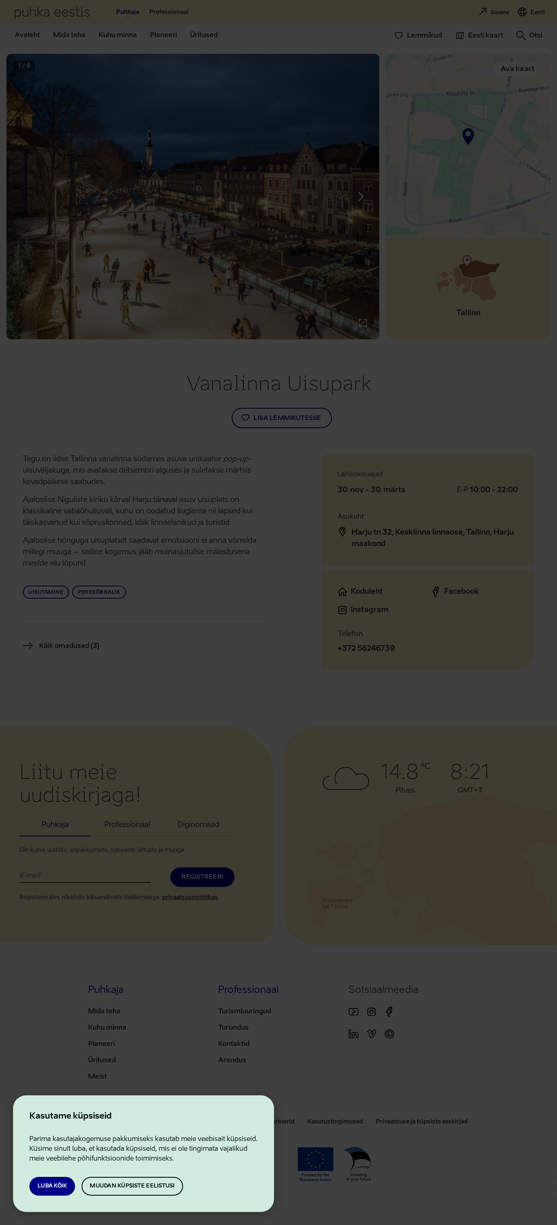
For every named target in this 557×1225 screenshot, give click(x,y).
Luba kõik (52, 1186)
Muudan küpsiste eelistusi (132, 1186)
